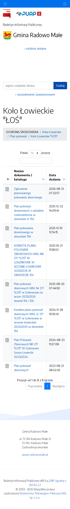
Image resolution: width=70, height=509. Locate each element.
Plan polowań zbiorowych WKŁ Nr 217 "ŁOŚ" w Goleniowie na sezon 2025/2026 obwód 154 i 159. (29, 292)
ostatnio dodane (36, 48)
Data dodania (54, 177)
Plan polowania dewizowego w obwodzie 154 (23, 232)
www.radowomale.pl (35, 454)
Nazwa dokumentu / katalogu (23, 175)
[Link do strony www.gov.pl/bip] (9, 13)
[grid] (35, 270)
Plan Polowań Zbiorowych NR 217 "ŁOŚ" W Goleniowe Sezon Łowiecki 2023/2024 (26, 348)
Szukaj (60, 86)
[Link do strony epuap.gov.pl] (28, 13)
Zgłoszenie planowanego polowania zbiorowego (28, 193)
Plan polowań (18, 136)
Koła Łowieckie (51, 132)
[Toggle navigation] (65, 4)
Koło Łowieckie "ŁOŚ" (44, 136)
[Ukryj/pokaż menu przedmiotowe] (5, 4)
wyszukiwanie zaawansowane (36, 94)
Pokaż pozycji (35, 152)
